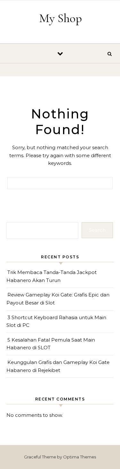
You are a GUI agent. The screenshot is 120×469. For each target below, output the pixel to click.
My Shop (60, 18)
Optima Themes (79, 456)
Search (97, 230)
